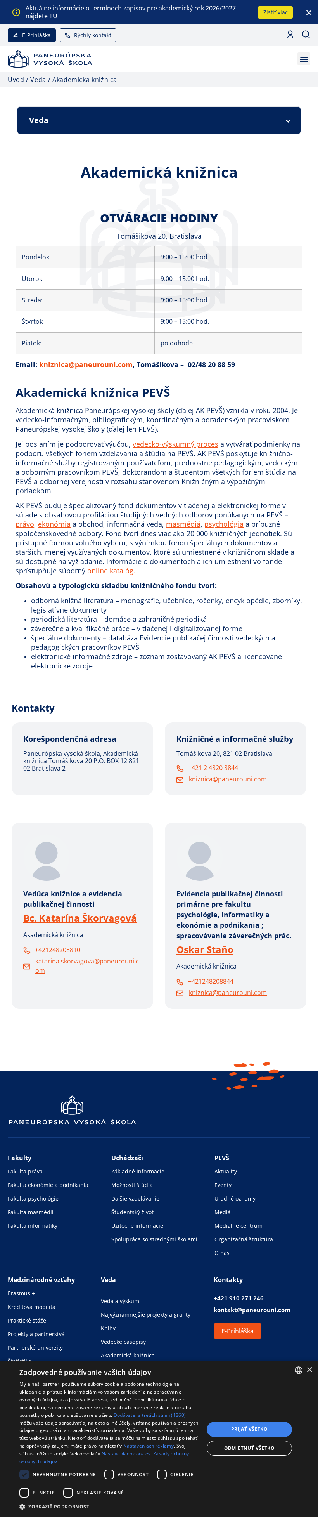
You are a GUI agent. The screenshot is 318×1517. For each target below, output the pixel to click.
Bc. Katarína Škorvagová (80, 917)
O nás (222, 1253)
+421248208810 (57, 950)
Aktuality (225, 1171)
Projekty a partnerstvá (36, 1334)
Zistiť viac (275, 12)
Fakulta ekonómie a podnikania (48, 1185)
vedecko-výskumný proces (175, 444)
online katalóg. (111, 570)
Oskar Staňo (204, 949)
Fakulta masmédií (31, 1212)
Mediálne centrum (238, 1225)
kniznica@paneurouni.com (86, 364)
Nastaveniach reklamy (148, 1445)
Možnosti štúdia (132, 1185)
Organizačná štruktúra (243, 1239)
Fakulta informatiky (32, 1225)
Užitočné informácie (137, 1225)
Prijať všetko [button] (249, 1429)
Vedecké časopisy (123, 1341)
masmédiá (183, 524)
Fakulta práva (25, 1171)
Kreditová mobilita (31, 1306)
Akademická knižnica (128, 1355)
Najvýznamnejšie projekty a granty (145, 1314)
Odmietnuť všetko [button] (249, 1448)
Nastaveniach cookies (126, 1453)
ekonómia (54, 524)
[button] (303, 58)
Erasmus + (21, 1293)
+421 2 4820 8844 (213, 768)
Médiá (222, 1212)
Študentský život (132, 1212)
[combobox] (298, 1370)
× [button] (309, 1370)
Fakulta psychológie (33, 1198)
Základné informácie (137, 1171)
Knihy (108, 1328)
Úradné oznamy (235, 1198)
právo (25, 524)
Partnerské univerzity (35, 1347)
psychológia (224, 524)
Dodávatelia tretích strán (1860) (150, 1415)
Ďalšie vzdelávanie (135, 1198)
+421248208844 (210, 981)
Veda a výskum (120, 1301)
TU (53, 16)
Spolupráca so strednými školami (154, 1239)
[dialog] (159, 1439)
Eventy (223, 1185)
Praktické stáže (27, 1320)
